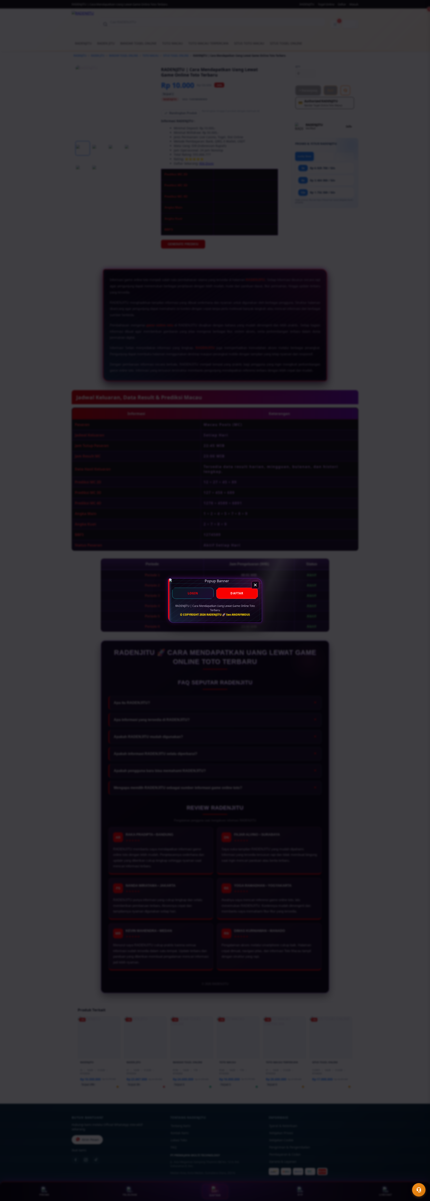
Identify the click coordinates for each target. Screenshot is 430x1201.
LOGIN (193, 593)
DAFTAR (236, 593)
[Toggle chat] (419, 1190)
